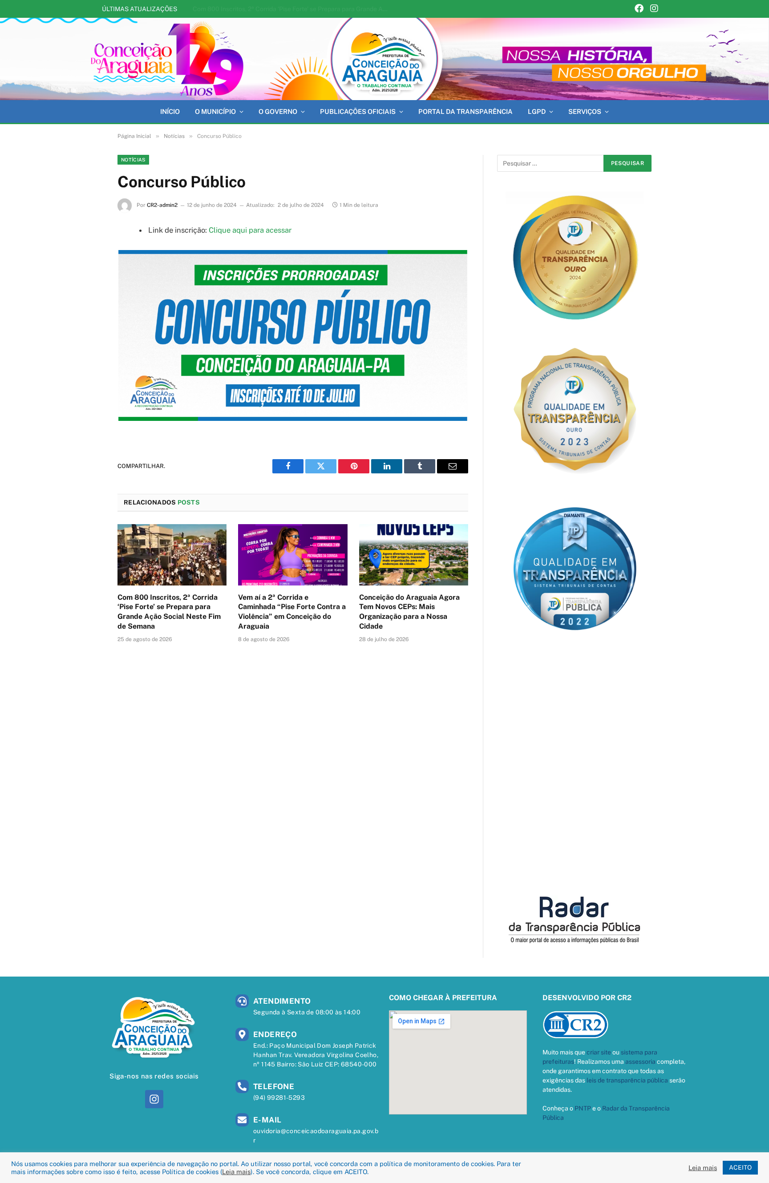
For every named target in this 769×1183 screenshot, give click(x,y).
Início (170, 111)
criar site (599, 1052)
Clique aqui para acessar (250, 230)
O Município (215, 111)
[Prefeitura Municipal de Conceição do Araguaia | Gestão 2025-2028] (384, 59)
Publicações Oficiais (358, 111)
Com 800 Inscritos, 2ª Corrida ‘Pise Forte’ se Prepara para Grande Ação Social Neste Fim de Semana (169, 611)
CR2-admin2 (162, 205)
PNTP (583, 1108)
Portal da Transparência (465, 111)
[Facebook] (639, 9)
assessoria (640, 1061)
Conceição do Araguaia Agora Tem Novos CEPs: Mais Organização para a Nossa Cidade (409, 611)
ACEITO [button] (740, 1167)
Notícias (133, 159)
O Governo (278, 111)
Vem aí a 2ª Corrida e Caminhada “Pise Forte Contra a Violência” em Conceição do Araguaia (293, 8)
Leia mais (236, 1171)
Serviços (584, 111)
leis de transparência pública (627, 1080)
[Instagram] (654, 9)
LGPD (537, 111)
